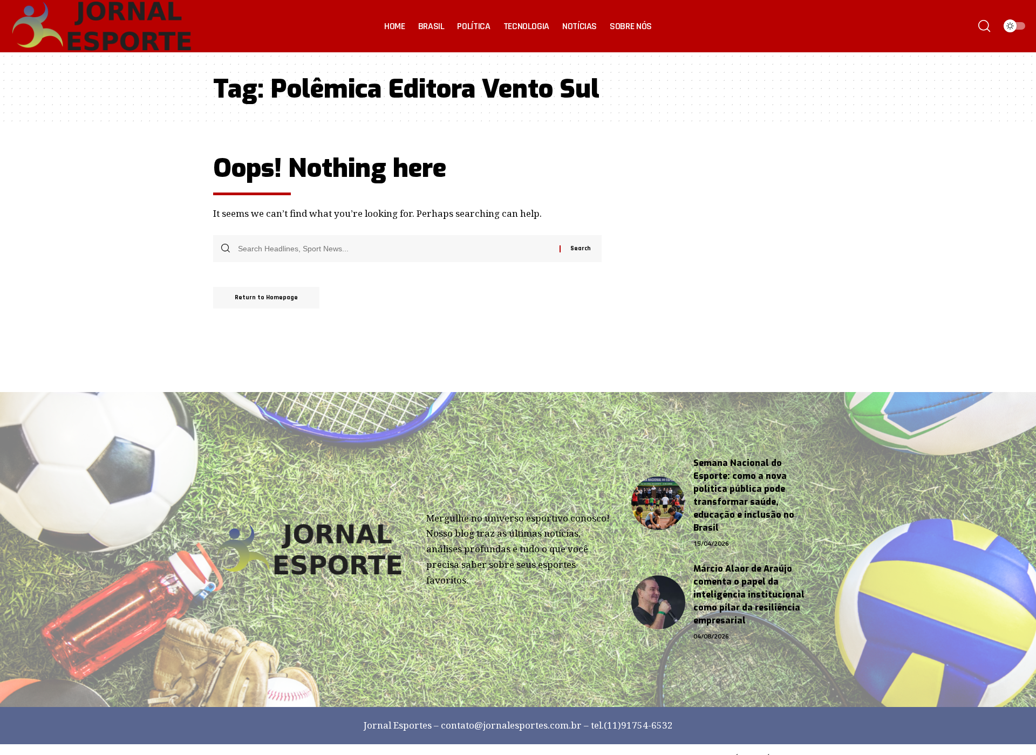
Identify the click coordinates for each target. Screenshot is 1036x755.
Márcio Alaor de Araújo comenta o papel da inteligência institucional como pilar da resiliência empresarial (749, 594)
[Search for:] (395, 248)
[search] (984, 26)
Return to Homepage (266, 297)
